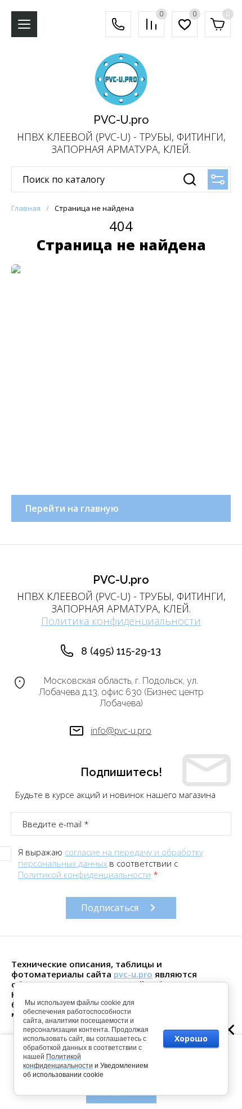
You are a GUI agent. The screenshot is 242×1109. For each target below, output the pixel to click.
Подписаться (109, 907)
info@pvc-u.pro (121, 730)
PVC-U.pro (121, 120)
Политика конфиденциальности (121, 621)
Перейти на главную (72, 508)
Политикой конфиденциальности (84, 874)
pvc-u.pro (133, 974)
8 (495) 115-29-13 (121, 651)
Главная (26, 208)
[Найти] (190, 179)
